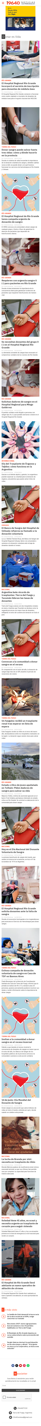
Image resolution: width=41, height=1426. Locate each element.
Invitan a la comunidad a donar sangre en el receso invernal (18, 1040)
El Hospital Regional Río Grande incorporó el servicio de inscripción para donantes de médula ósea (20, 86)
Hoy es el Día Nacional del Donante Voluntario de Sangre (20, 851)
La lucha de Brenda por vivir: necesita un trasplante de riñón (18, 1160)
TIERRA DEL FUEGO (9, 147)
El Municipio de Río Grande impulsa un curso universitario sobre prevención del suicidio (23, 1335)
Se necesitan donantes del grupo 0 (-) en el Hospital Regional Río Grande (20, 344)
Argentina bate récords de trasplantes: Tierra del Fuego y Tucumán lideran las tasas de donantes (18, 596)
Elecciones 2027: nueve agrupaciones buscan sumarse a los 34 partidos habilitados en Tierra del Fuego (22, 1326)
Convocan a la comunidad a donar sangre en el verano (20, 663)
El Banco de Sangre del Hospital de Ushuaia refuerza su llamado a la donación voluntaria (20, 531)
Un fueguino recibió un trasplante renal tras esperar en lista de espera (19, 723)
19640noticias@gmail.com (22, 1417)
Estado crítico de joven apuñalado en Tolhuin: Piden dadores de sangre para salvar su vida (20, 788)
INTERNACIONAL (8, 461)
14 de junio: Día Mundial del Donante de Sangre (16, 1101)
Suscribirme (20, 1390)
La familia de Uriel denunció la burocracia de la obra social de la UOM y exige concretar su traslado (23, 1316)
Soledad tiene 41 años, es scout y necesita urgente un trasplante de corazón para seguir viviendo (20, 1223)
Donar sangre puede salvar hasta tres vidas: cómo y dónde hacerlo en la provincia (19, 152)
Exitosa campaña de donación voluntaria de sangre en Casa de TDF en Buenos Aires (19, 973)
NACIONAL (6, 589)
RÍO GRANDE (6, 80)
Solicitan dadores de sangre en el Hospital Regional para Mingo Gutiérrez (19, 404)
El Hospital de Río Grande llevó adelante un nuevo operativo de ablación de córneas (18, 1285)
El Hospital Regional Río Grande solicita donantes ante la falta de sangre (19, 911)
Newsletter (20, 1373)
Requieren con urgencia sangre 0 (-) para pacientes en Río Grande (19, 282)
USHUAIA (5, 525)
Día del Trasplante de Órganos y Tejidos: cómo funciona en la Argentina (19, 466)
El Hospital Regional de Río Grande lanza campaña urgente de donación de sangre (20, 219)
